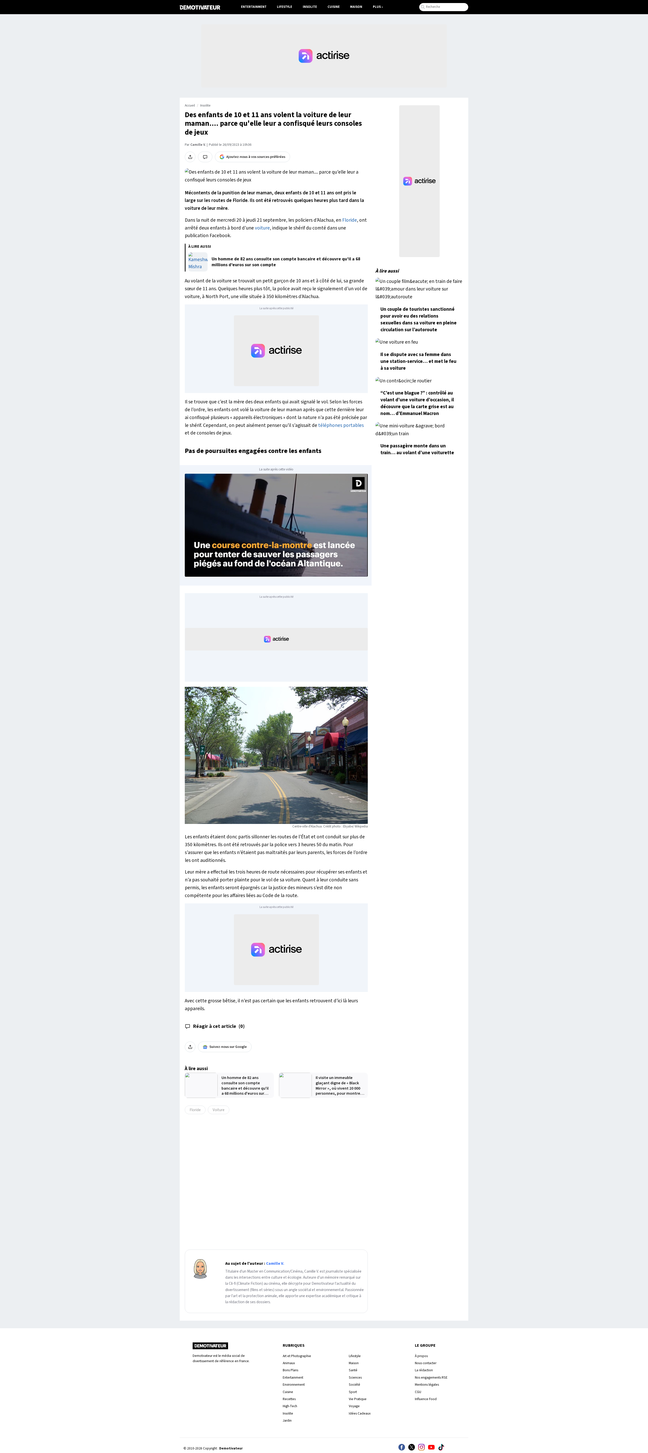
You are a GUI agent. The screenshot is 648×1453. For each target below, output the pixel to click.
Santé (353, 1370)
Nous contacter (425, 1363)
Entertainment (254, 7)
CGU (418, 1391)
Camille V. (198, 144)
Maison (356, 7)
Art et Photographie (297, 1356)
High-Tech (290, 1406)
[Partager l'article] (190, 157)
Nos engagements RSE (431, 1377)
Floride (349, 220)
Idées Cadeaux (360, 1413)
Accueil (190, 105)
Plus (377, 7)
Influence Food (426, 1399)
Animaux (289, 1363)
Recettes (289, 1399)
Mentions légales (427, 1384)
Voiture (219, 1110)
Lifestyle (284, 7)
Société (354, 1384)
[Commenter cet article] (205, 157)
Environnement (294, 1384)
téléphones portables (341, 425)
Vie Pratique (358, 1399)
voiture (262, 228)
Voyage (354, 1406)
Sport (353, 1391)
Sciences (355, 1377)
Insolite (310, 7)
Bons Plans (290, 1370)
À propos (421, 1356)
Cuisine (334, 7)
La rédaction (424, 1370)
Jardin (287, 1420)
